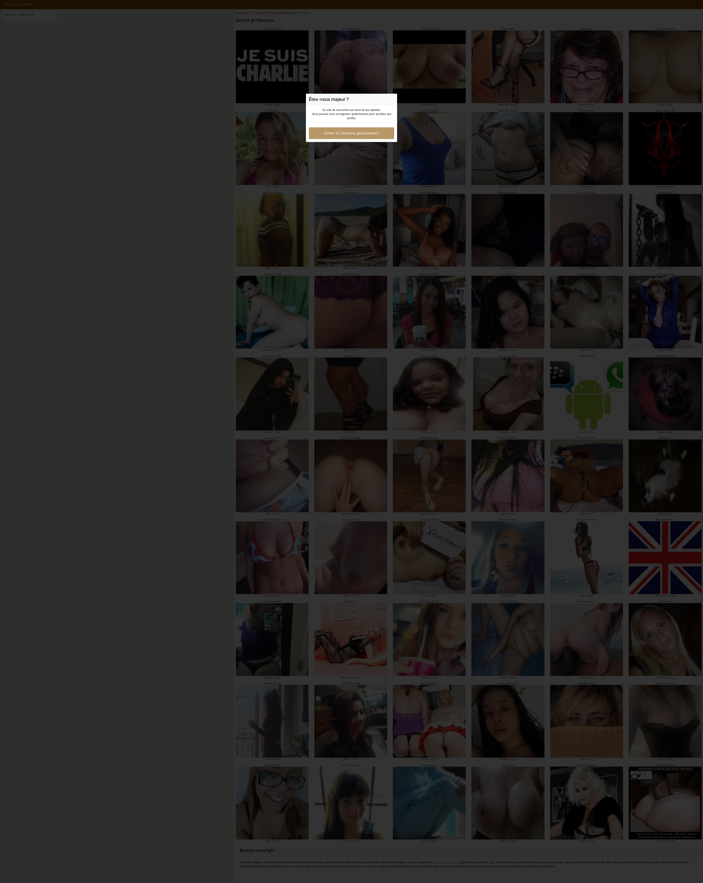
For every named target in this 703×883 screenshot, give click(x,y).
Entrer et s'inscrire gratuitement (351, 133)
